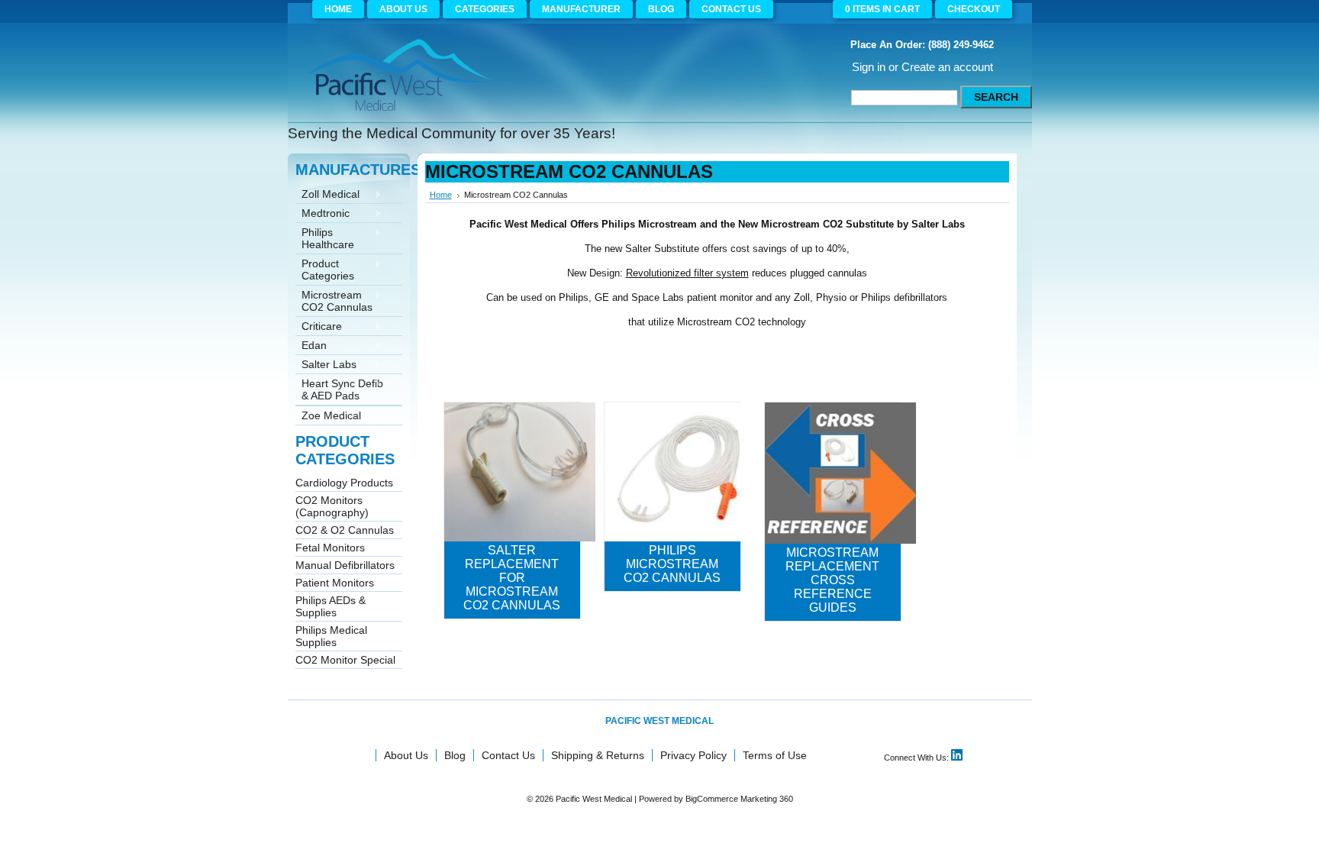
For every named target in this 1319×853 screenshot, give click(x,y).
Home (441, 194)
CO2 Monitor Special (345, 660)
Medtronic (322, 214)
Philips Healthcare (324, 238)
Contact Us (508, 755)
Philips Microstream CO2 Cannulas (672, 564)
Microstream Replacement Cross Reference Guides (832, 580)
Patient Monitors (334, 583)
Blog (455, 755)
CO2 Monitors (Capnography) (332, 506)
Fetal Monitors (330, 547)
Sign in (868, 66)
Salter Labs (325, 365)
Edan (311, 346)
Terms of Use (775, 755)
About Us (406, 755)
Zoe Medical (328, 416)
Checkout (973, 9)
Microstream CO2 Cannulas (333, 301)
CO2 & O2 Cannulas (344, 530)
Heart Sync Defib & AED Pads (339, 389)
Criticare (318, 327)
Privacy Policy (693, 755)
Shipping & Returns (597, 755)
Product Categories (324, 269)
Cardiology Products (344, 483)
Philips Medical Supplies (331, 636)
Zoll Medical (327, 195)
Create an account (947, 66)
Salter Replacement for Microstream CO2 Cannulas (511, 578)
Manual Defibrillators (345, 565)
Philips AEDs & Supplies (330, 606)
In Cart (882, 9)
